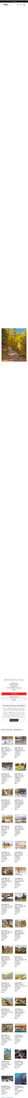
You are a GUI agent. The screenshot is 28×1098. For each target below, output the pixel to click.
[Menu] (24, 5)
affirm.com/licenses (20, 717)
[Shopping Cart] (21, 5)
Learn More (14, 720)
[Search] (18, 5)
